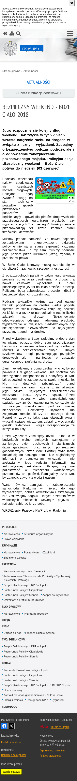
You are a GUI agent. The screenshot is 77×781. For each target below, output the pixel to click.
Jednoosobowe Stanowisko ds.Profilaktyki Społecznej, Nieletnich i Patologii (37, 578)
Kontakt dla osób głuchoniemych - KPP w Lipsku (34, 695)
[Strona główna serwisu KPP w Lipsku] (5, 33)
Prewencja (9, 564)
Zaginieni (49, 552)
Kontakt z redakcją (11, 742)
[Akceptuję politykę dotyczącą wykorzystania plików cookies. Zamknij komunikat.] (72, 3)
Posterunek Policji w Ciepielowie (23, 590)
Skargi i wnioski (13, 699)
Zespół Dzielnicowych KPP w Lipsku (26, 585)
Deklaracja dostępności (13, 755)
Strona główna (11, 70)
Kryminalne (9, 545)
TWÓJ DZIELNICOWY (13, 639)
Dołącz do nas (12, 632)
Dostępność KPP (37, 699)
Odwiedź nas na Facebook (4, 726)
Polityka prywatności (50, 756)
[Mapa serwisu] (11, 33)
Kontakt (7, 663)
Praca (5, 626)
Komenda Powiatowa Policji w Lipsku (26, 670)
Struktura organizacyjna (39, 533)
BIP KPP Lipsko (61, 685)
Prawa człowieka (14, 538)
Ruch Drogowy (11, 607)
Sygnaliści (58, 699)
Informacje (9, 527)
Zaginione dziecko (15, 557)
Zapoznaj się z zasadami (52, 750)
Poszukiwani (31, 552)
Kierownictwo (12, 533)
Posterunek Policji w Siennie (21, 594)
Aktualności (30, 70)
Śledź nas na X (11, 726)
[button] (70, 34)
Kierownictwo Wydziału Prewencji (24, 571)
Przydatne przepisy (36, 613)
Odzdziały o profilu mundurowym (24, 599)
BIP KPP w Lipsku (60, 727)
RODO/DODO (9, 707)
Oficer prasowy (13, 690)
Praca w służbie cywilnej (40, 632)
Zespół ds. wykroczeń (55, 594)
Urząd (6, 620)
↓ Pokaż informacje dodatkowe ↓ (38, 93)
